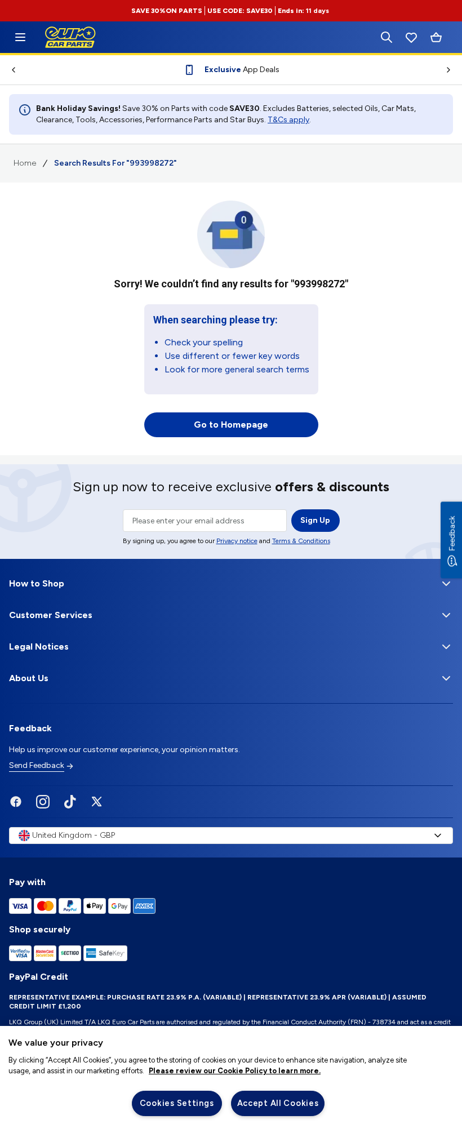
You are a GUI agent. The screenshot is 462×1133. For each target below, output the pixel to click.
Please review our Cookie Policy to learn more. (235, 1071)
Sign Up (315, 520)
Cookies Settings (177, 1103)
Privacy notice (236, 541)
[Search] (386, 37)
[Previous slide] (9, 70)
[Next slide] (453, 70)
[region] (231, 1079)
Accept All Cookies (278, 1103)
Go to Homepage (231, 424)
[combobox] (231, 835)
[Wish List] (411, 37)
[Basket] (436, 37)
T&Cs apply (288, 120)
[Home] (20, 37)
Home (25, 163)
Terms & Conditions (301, 541)
